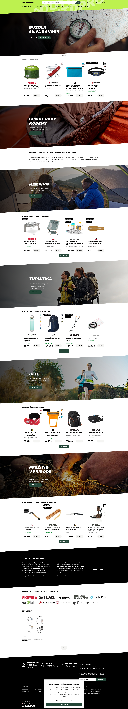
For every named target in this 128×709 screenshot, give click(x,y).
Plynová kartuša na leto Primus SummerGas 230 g (31, 86)
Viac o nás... (58, 161)
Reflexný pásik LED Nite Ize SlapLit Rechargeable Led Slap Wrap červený (31, 434)
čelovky (42, 286)
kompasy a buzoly (37, 288)
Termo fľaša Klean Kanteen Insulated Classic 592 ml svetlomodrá (32, 338)
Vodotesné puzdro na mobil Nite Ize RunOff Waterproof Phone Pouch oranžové (53, 434)
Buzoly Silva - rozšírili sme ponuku (32, 640)
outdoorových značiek (63, 566)
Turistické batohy (37, 286)
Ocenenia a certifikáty (62, 576)
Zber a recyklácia (38, 691)
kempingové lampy (33, 192)
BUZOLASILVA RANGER (44, 29)
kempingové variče (33, 190)
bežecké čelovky (36, 382)
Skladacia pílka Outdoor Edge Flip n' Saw (73, 528)
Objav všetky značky (97, 602)
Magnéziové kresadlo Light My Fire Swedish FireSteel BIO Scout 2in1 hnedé (96, 529)
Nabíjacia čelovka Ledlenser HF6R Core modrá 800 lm (94, 87)
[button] (62, 55)
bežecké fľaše (44, 382)
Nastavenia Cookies (95, 693)
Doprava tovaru (25, 689)
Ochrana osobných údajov (97, 689)
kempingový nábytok (42, 190)
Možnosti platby (25, 691)
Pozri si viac (34, 133)
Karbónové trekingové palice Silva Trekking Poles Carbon (74, 338)
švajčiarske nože (44, 479)
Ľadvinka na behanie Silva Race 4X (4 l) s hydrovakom (96, 433)
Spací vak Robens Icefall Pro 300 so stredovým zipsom (95, 243)
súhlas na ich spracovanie (99, 674)
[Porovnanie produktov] (92, 2)
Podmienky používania (96, 691)
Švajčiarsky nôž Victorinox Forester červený (53, 86)
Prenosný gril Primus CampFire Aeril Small (30, 242)
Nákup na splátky (38, 689)
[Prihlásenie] (96, 2)
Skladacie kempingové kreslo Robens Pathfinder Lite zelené (52, 243)
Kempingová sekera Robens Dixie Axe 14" (32, 528)
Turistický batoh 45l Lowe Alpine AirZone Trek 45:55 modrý (52, 338)
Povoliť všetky (64, 704)
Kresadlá (39, 479)
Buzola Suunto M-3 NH (94, 337)
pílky (30, 481)
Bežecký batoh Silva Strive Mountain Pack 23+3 (74, 433)
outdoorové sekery (35, 481)
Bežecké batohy (34, 380)
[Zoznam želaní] (88, 2)
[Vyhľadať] (78, 2)
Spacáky (46, 188)
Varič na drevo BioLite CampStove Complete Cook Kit (74, 243)
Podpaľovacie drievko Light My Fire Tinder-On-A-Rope (53, 528)
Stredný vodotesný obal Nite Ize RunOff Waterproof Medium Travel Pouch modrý (74, 87)
